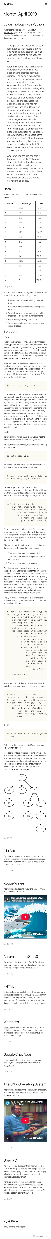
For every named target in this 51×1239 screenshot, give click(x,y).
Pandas (21, 444)
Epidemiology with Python (24, 24)
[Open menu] (46, 4)
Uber (37, 1166)
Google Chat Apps (18, 1054)
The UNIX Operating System (25, 1084)
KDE (34, 994)
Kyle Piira (8, 3)
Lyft (31, 1166)
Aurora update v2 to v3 (21, 957)
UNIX (35, 1089)
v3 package (31, 965)
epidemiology (9, 32)
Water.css (11, 1022)
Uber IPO (10, 1160)
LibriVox (10, 851)
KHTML (9, 986)
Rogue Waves (14, 883)
